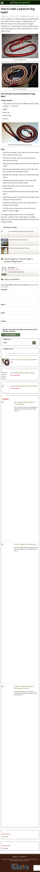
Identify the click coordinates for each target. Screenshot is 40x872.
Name (3, 304)
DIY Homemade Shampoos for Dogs (19, 248)
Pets (6, 6)
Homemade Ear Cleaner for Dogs (18, 240)
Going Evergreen (10, 859)
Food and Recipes (15, 388)
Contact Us (23, 857)
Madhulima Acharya (26, 16)
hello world (6, 834)
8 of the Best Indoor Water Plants (22, 373)
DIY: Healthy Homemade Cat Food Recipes (24, 403)
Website (3, 321)
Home (2, 6)
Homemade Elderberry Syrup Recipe (23, 386)
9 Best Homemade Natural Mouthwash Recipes (24, 687)
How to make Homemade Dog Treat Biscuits (21, 231)
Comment (4, 289)
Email (3, 313)
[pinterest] (3, 352)
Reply (4, 274)
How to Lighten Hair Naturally (25, 544)
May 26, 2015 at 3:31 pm (14, 269)
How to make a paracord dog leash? (23, 359)
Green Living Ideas (15, 375)
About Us (15, 857)
